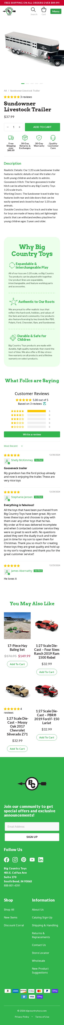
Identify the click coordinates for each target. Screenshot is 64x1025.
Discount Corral (14, 925)
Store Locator (40, 953)
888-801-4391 (12, 885)
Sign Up (32, 837)
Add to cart (42, 126)
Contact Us (39, 945)
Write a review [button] (32, 434)
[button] (22, 83)
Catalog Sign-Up (42, 917)
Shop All (9, 909)
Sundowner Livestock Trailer (25, 91)
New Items (10, 917)
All (5, 91)
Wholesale (38, 961)
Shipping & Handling (45, 925)
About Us (38, 909)
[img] (12, 455)
